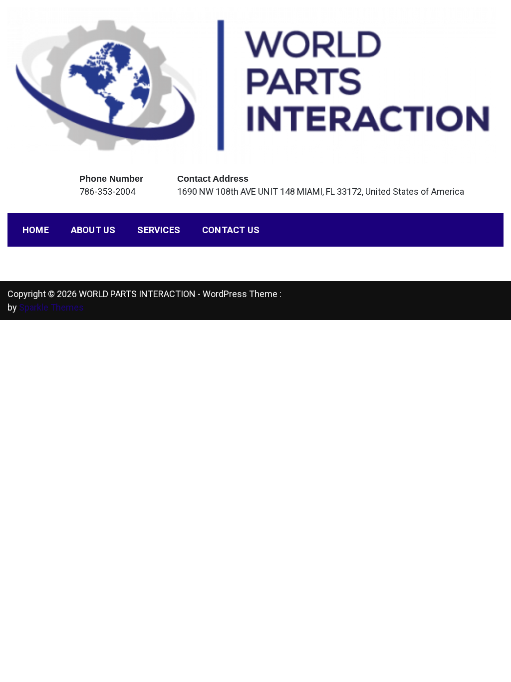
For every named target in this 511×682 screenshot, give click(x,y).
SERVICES (158, 230)
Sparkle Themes (51, 307)
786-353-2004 (107, 191)
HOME (35, 230)
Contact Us (230, 230)
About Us (93, 230)
